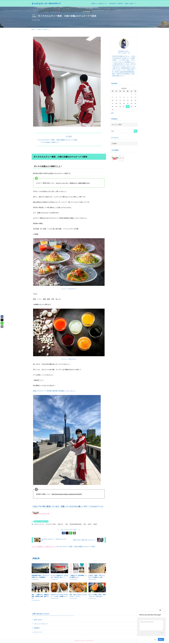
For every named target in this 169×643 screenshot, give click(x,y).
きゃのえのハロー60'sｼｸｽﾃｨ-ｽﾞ (46, 3)
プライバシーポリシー (41, 624)
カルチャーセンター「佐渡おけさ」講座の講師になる (73, 183)
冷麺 (66, 524)
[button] (63, 533)
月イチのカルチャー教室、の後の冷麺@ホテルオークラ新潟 (58, 140)
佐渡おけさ (60, 524)
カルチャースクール (39, 524)
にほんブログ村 (44, 513)
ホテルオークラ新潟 (51, 524)
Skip (155, 639)
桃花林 (95, 524)
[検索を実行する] (135, 131)
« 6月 (112, 113)
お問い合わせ (38, 619)
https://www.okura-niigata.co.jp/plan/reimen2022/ (67, 494)
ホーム (34, 546)
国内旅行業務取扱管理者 (75, 524)
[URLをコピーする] (74, 533)
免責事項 (36, 628)
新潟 (85, 524)
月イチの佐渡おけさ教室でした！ (50, 142)
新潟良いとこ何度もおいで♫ (41, 521)
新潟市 (89, 524)
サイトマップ (38, 632)
